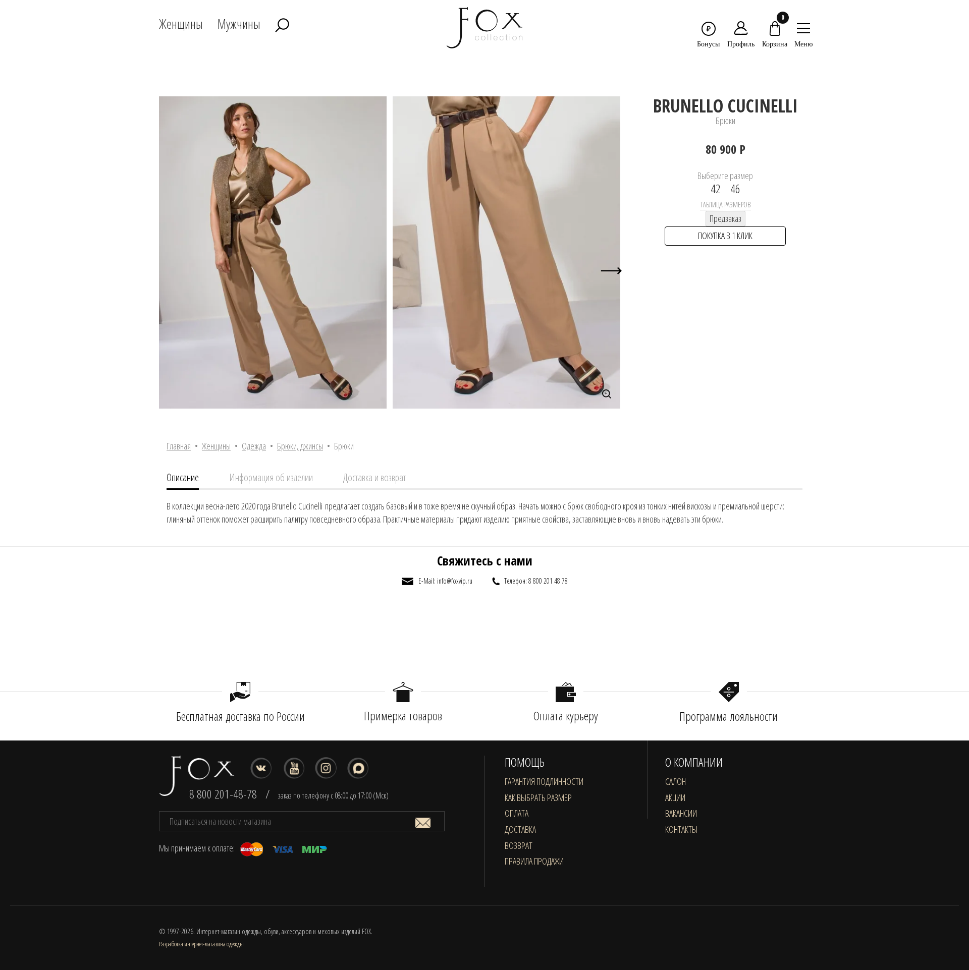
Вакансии (681, 813)
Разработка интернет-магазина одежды (201, 943)
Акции (675, 797)
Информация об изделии (271, 477)
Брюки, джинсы (300, 446)
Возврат (518, 845)
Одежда (254, 446)
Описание (183, 477)
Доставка (520, 829)
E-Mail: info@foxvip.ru (445, 581)
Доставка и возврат (374, 477)
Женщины (216, 446)
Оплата (516, 813)
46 (735, 188)
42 (716, 188)
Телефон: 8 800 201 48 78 (536, 581)
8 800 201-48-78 (223, 793)
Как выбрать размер (538, 797)
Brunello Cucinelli (725, 106)
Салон (675, 781)
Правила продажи (534, 861)
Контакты (681, 829)
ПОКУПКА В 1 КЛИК (725, 236)
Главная (179, 446)
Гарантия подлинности (544, 781)
